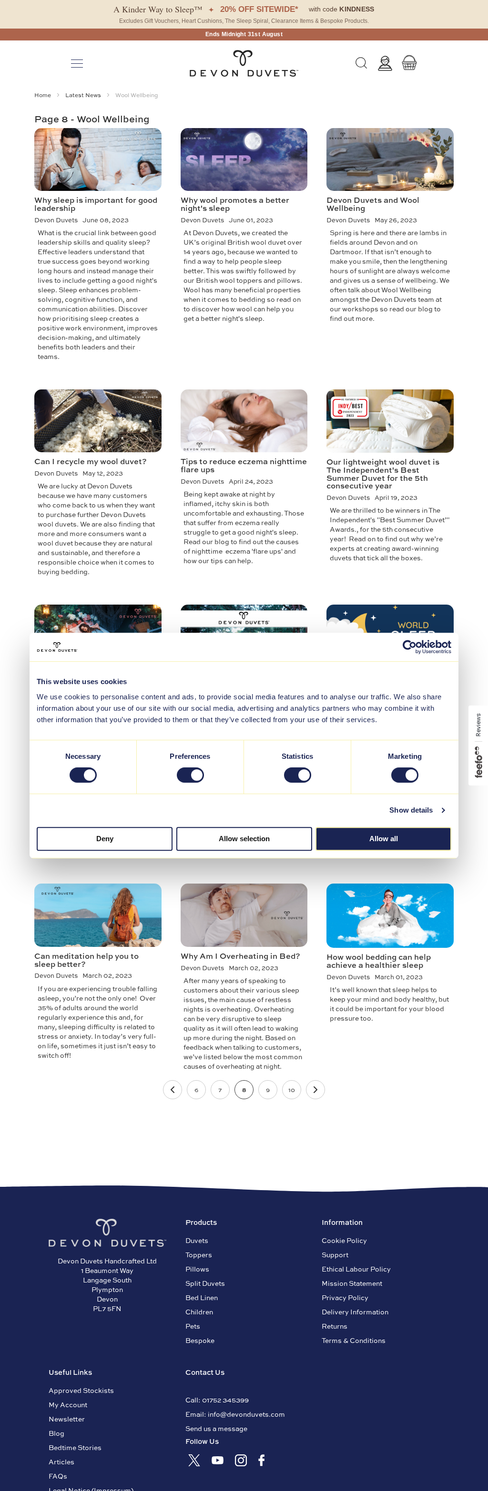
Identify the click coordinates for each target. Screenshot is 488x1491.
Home (43, 94)
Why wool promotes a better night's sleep (235, 203)
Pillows (197, 1268)
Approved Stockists (81, 1390)
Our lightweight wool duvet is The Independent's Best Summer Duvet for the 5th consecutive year (382, 473)
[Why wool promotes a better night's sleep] (244, 159)
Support (335, 1254)
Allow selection (244, 839)
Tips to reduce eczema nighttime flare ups (244, 465)
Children (199, 1311)
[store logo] (244, 63)
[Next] (315, 1090)
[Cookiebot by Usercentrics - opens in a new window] (409, 647)
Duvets (196, 1240)
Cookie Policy (344, 1240)
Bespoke (199, 1340)
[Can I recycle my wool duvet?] (98, 421)
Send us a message (216, 1428)
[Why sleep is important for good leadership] (98, 159)
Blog (56, 1433)
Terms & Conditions (354, 1340)
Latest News (83, 94)
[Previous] (172, 1090)
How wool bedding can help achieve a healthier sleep (378, 960)
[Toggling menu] (77, 64)
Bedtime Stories (75, 1447)
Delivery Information (355, 1311)
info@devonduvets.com (246, 1414)
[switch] (190, 776)
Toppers (198, 1254)
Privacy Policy (345, 1297)
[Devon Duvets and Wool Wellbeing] (390, 159)
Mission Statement (352, 1283)
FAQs (58, 1476)
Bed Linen (201, 1297)
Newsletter (67, 1418)
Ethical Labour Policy (356, 1268)
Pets (192, 1326)
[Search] (361, 63)
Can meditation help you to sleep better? (86, 959)
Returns (334, 1326)
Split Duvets (205, 1283)
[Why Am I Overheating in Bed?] (244, 915)
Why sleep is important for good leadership (95, 203)
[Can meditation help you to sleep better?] (98, 915)
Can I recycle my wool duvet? (90, 461)
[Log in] (385, 63)
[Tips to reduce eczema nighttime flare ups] (244, 421)
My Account (68, 1404)
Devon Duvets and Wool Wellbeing (372, 203)
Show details (411, 810)
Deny (104, 839)
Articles (61, 1461)
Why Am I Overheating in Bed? (240, 955)
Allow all (383, 839)
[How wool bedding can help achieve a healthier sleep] (390, 916)
